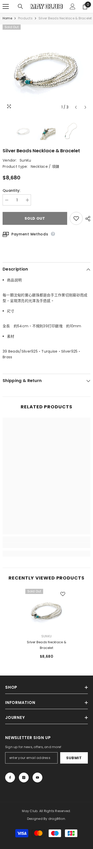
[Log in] (72, 6)
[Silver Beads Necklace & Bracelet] (46, 610)
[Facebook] (10, 777)
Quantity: (11, 190)
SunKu (25, 160)
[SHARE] (86, 218)
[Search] (20, 6)
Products (25, 18)
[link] (46, 545)
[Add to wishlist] (76, 218)
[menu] (6, 6)
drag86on (56, 818)
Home (7, 18)
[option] (46, 68)
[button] (75, 107)
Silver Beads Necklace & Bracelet (46, 645)
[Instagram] (24, 777)
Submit (74, 757)
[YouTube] (37, 777)
